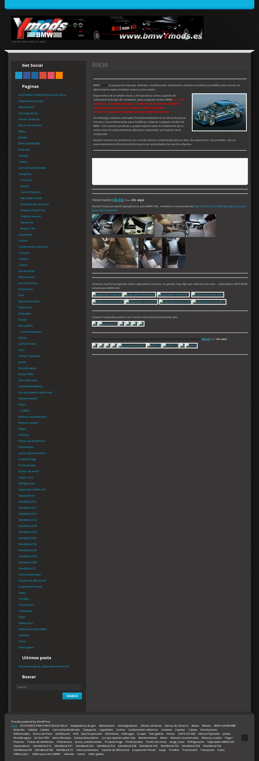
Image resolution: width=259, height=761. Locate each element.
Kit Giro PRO (25, 374)
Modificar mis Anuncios (35, 204)
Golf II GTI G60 (27, 344)
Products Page (27, 459)
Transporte (25, 611)
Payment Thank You (33, 210)
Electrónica (25, 307)
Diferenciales (26, 277)
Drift (21, 295)
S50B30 (25, 410)
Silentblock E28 (27, 526)
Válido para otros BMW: (32, 629)
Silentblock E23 (27, 514)
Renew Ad (27, 222)
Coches (23, 240)
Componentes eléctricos (33, 246)
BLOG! (118, 200)
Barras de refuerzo (30, 125)
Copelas (23, 259)
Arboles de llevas (29, 119)
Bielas (22, 131)
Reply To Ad (28, 228)
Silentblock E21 (27, 507)
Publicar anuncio (31, 216)
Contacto (23, 253)
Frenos (22, 338)
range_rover (26, 477)
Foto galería (25, 325)
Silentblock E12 (27, 501)
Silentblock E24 (27, 520)
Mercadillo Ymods (31, 198)
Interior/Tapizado (29, 356)
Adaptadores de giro (31, 101)
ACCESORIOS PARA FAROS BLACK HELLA (42, 95)
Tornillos (23, 599)
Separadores (26, 495)
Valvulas (23, 635)
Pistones (23, 435)
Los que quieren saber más (35, 392)
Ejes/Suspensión (28, 301)
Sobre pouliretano (29, 574)
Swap (21, 592)
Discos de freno (28, 283)
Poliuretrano (26, 447)
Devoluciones (26, 271)
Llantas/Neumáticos (30, 386)
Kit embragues (27, 368)
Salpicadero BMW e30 (31, 489)
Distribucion (25, 289)
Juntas (22, 362)
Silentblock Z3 (26, 568)
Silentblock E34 (27, 544)
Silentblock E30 (27, 532)
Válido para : (26, 623)
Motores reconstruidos (32, 416)
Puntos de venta (28, 471)
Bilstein (22, 137)
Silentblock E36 (27, 550)
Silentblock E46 (27, 562)
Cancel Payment (30, 192)
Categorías (25, 174)
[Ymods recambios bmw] (107, 27)
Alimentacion (26, 107)
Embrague (24, 313)
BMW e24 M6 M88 (29, 143)
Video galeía (26, 647)
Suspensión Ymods (30, 586)
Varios (22, 641)
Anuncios (26, 180)
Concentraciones (31, 331)
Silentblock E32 (27, 538)
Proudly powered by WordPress (30, 721)
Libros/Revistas (27, 380)
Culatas (23, 265)
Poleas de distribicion (31, 441)
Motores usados (28, 423)
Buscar (25, 186)
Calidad (23, 155)
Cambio (23, 161)
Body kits (24, 149)
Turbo (22, 617)
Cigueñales (25, 234)
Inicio (21, 350)
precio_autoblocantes (31, 453)
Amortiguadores (28, 113)
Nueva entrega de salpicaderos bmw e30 (43, 666)
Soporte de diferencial (32, 580)
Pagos (22, 429)
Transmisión (26, 605)
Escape (22, 319)
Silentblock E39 (27, 556)
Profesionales (27, 465)
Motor (22, 404)
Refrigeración (26, 483)
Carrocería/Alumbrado (32, 168)
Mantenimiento (27, 398)
